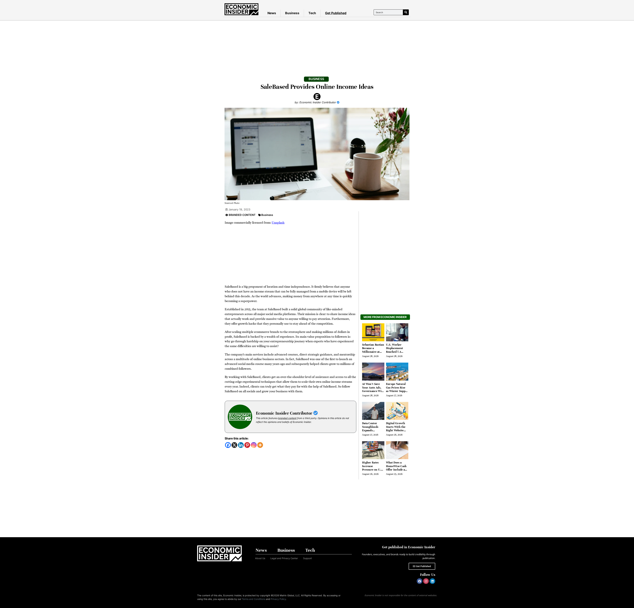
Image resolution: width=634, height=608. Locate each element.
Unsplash (278, 222)
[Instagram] (254, 445)
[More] (260, 445)
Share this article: (236, 438)
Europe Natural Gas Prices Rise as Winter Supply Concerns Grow (397, 389)
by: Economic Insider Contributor (316, 102)
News (271, 13)
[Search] (406, 12)
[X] (234, 445)
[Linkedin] (241, 445)
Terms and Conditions (253, 599)
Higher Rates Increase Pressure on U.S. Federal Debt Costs (372, 469)
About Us (260, 558)
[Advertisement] (317, 45)
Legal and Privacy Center (284, 558)
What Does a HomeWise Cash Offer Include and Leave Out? (397, 468)
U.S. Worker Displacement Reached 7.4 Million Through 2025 (396, 352)
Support (307, 558)
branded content (287, 418)
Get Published (335, 13)
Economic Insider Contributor (284, 413)
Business (292, 13)
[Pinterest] (247, 445)
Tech (312, 13)
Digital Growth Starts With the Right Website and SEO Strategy (397, 429)
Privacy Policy (278, 599)
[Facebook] (228, 445)
